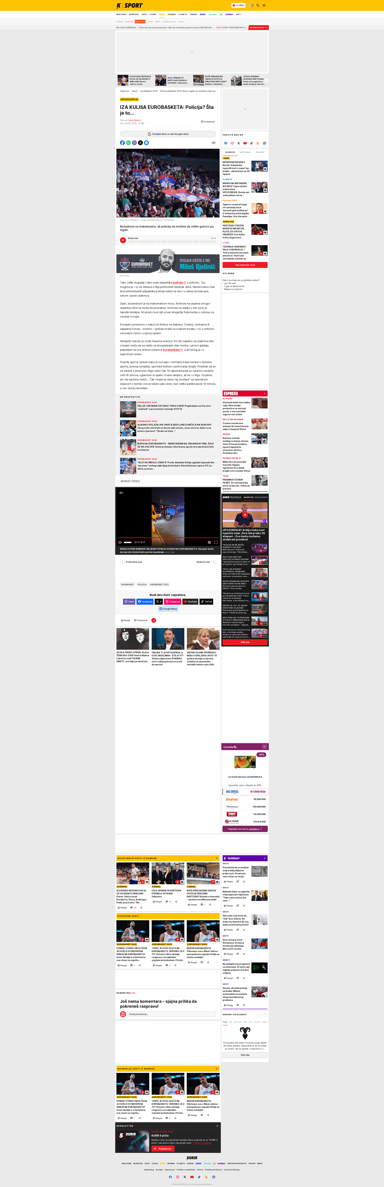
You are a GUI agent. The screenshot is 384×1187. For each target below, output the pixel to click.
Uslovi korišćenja (232, 1169)
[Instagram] (232, 143)
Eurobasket (127, 584)
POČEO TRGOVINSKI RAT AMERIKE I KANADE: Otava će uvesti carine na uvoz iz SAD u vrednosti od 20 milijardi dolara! (204, 28)
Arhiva (200, 1169)
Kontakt (159, 1169)
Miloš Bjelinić (135, 120)
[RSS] (258, 143)
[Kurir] (129, 5)
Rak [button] (245, 1022)
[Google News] (264, 143)
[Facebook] (226, 143)
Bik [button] (230, 1022)
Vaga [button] (264, 1022)
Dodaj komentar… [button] (138, 1014)
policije (178, 282)
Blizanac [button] (238, 1022)
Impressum (170, 1169)
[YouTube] (245, 143)
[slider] (127, 542)
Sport (135, 91)
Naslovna (124, 91)
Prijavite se (165, 1148)
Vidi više (245, 1055)
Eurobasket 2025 (159, 584)
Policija (142, 584)
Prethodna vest (134, 562)
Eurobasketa (171, 349)
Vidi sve (245, 642)
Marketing (149, 1169)
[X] (239, 143)
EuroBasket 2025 (149, 91)
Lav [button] (250, 1022)
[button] (208, 121)
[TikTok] (251, 143)
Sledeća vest (203, 562)
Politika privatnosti (213, 1169)
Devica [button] (257, 1022)
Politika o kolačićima (186, 1169)
